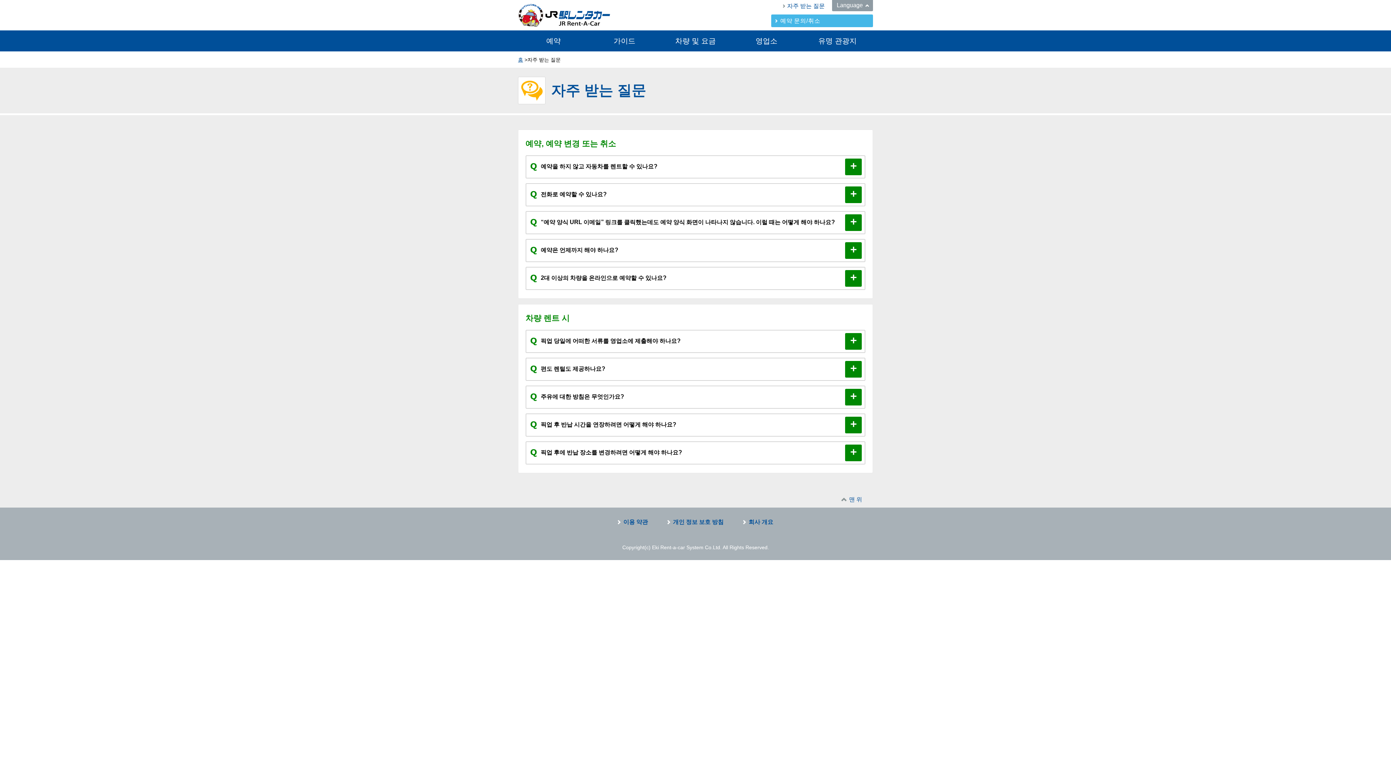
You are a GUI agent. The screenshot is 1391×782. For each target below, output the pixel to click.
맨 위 (855, 499)
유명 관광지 (837, 41)
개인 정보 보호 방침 (698, 522)
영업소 (766, 41)
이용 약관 (635, 522)
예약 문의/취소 (800, 21)
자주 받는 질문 (806, 6)
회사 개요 (761, 522)
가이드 (624, 41)
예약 (553, 41)
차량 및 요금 (695, 41)
